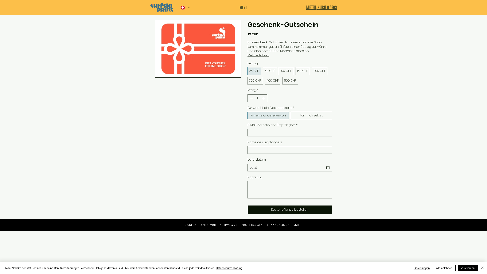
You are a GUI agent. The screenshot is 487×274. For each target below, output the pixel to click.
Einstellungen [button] (422, 268)
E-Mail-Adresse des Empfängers (272, 125)
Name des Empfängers (264, 142)
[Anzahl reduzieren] (250, 98)
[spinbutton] (257, 98)
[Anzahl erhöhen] (264, 98)
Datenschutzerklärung (229, 268)
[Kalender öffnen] (328, 167)
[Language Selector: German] (185, 7)
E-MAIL (296, 224)
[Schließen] (482, 268)
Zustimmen (468, 268)
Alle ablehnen (444, 268)
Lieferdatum (256, 159)
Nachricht (254, 177)
